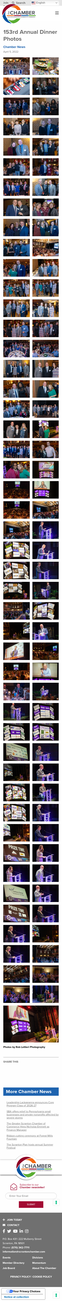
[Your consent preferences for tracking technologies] (56, 1295)
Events (7, 1257)
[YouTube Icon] (16, 1231)
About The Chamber (44, 1268)
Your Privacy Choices (26, 1291)
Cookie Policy (42, 1276)
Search (20, 2)
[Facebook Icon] (4, 1231)
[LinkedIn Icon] (22, 1231)
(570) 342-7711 (20, 1247)
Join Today (14, 1220)
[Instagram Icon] (27, 1231)
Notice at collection (16, 1297)
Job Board (9, 1268)
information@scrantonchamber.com (24, 1251)
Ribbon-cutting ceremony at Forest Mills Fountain (30, 1137)
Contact (13, 1225)
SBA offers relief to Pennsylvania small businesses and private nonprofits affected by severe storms (33, 1114)
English (40, 2)
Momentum (39, 1263)
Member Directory (13, 1263)
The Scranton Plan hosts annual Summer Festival (30, 1146)
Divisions (37, 1257)
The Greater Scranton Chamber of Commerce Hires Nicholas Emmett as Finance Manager (28, 1127)
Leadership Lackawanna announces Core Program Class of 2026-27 (30, 1104)
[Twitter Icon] (9, 1231)
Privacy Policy (20, 1276)
